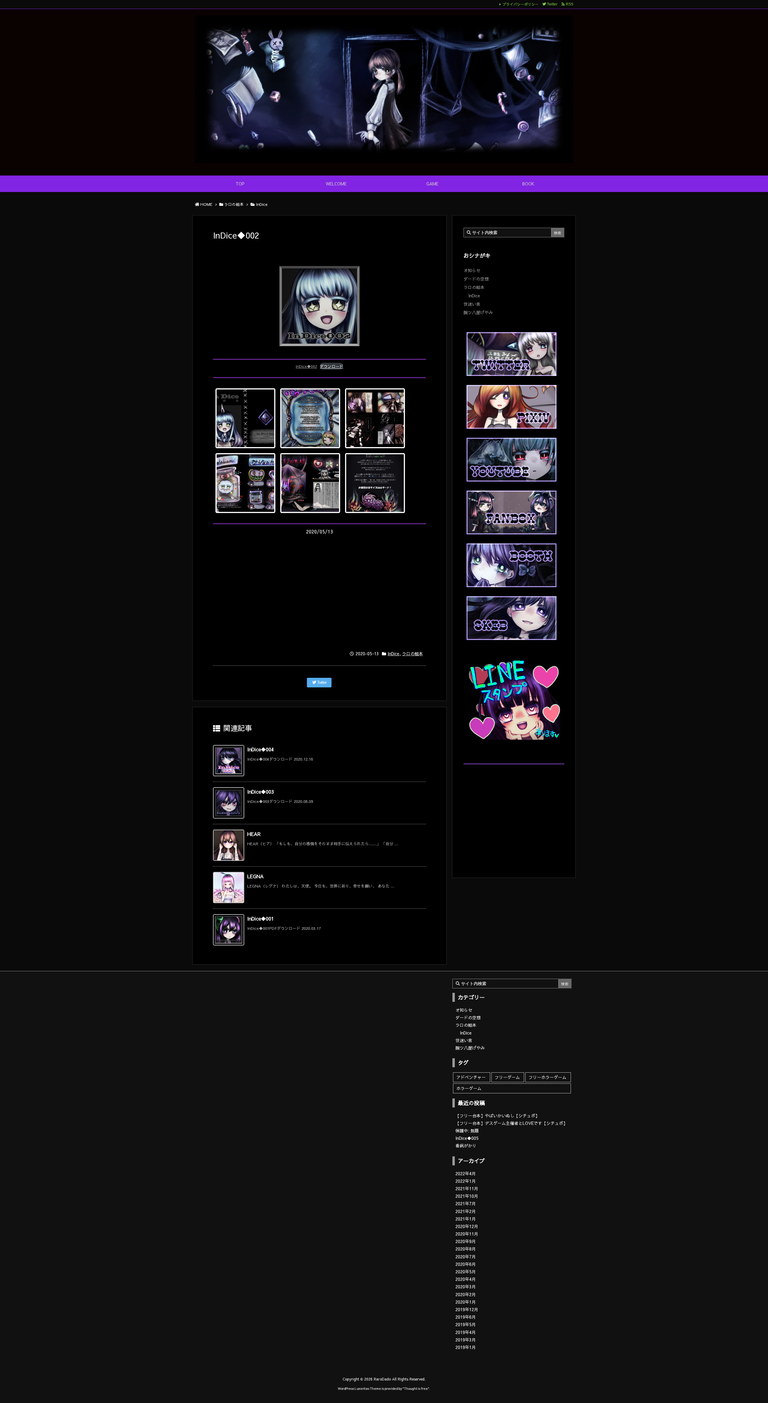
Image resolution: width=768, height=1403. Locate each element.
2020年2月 (465, 1294)
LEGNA (255, 876)
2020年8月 (465, 1249)
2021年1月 (465, 1219)
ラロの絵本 (234, 204)
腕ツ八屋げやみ (478, 312)
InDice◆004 (260, 749)
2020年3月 (465, 1287)
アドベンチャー (471, 1077)
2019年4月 (465, 1332)
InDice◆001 (260, 918)
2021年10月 (466, 1196)
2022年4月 (465, 1173)
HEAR (254, 834)
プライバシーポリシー (520, 4)
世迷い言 (472, 304)
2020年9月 (465, 1241)
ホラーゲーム (469, 1088)
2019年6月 (465, 1317)
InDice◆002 (306, 366)
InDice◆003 (260, 791)
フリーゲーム (507, 1077)
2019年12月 (466, 1309)
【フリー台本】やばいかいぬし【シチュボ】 (497, 1116)
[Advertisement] (319, 591)
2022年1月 (465, 1181)
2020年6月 (465, 1264)
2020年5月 (465, 1272)
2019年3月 (465, 1340)
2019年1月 (465, 1347)
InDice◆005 (466, 1138)
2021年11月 (466, 1188)
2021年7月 (465, 1203)
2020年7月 (465, 1257)
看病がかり (465, 1146)
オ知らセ (472, 270)
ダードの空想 (476, 279)
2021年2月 (465, 1211)
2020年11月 (466, 1234)
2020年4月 (465, 1279)
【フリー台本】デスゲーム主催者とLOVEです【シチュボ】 (511, 1123)
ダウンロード (331, 366)
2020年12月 (466, 1226)
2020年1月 (465, 1302)
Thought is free (416, 1388)
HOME (206, 204)
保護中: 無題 (467, 1131)
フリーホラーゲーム (547, 1077)
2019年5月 (465, 1324)
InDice (262, 204)
